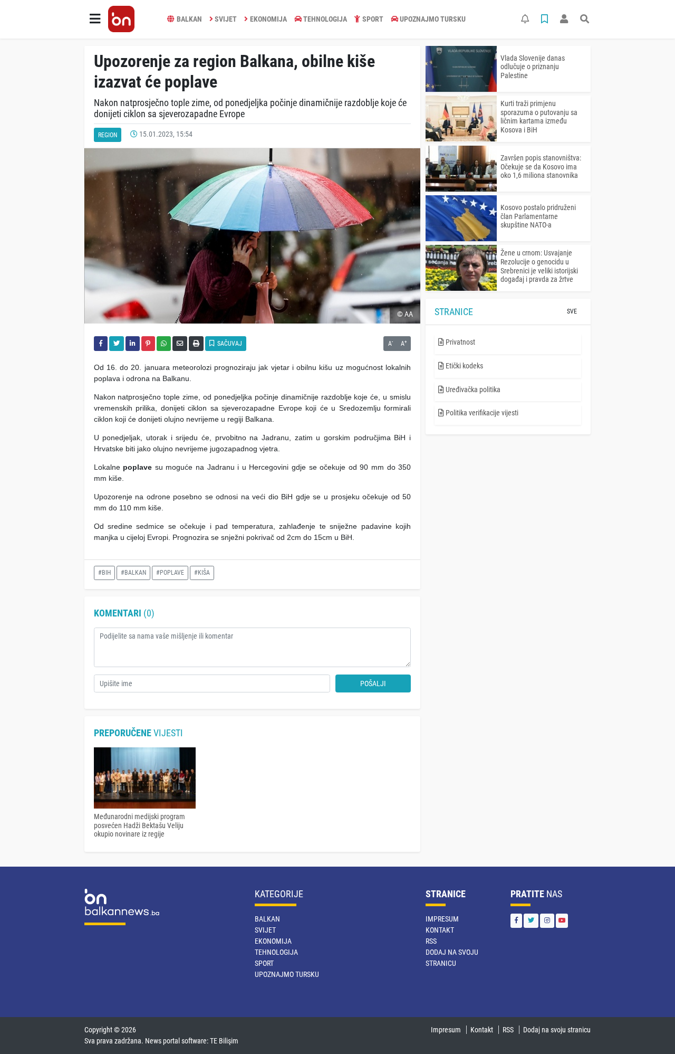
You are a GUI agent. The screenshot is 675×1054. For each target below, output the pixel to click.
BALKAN (189, 19)
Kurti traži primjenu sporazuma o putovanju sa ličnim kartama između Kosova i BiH (538, 116)
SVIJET (226, 19)
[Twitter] (531, 921)
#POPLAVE (170, 572)
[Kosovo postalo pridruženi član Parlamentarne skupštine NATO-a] (461, 218)
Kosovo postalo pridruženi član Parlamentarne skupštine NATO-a (538, 216)
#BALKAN (133, 572)
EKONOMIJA (268, 19)
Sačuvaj (229, 343)
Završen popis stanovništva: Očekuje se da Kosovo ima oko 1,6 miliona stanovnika (540, 167)
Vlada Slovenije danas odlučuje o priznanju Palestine (532, 67)
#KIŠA (202, 572)
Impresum (442, 919)
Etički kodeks (463, 366)
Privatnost (459, 342)
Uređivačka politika (472, 389)
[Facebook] (516, 921)
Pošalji (373, 683)
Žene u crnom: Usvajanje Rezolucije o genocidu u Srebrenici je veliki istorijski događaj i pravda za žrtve (539, 266)
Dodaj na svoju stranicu (557, 1029)
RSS (431, 941)
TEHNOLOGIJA (325, 19)
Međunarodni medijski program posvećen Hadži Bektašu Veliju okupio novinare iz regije (139, 825)
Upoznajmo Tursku (433, 19)
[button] (95, 19)
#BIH (104, 572)
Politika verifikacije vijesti (481, 413)
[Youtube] (562, 921)
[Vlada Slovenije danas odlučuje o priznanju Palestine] (461, 69)
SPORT (372, 19)
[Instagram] (547, 921)
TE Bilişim (224, 1041)
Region (107, 135)
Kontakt (440, 930)
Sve (572, 311)
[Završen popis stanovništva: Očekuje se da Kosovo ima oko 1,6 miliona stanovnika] (461, 169)
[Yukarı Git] (647, 1027)
